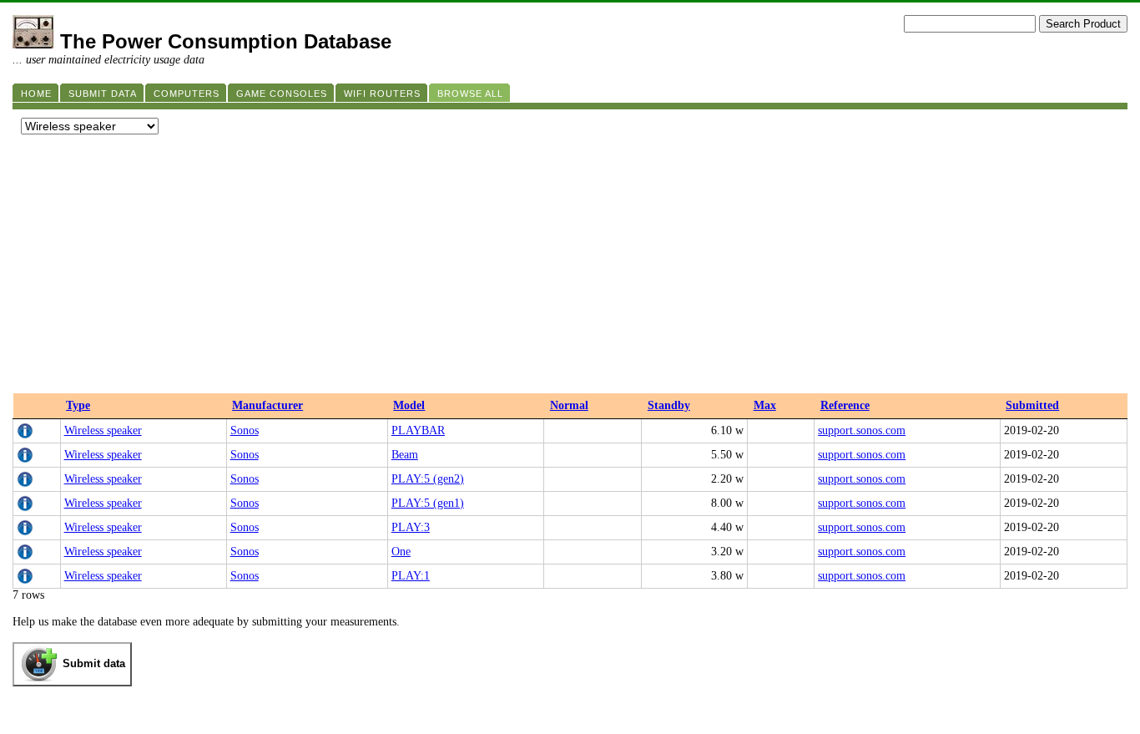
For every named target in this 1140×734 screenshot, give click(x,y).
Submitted (1032, 405)
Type (78, 405)
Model (409, 405)
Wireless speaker (103, 430)
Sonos (244, 430)
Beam (404, 454)
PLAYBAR (418, 430)
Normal (569, 405)
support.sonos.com (861, 430)
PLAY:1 (410, 575)
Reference (845, 405)
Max (765, 405)
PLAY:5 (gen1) (427, 503)
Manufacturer (267, 405)
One (401, 551)
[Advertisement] (570, 268)
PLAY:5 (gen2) (427, 479)
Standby (669, 405)
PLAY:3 (410, 527)
